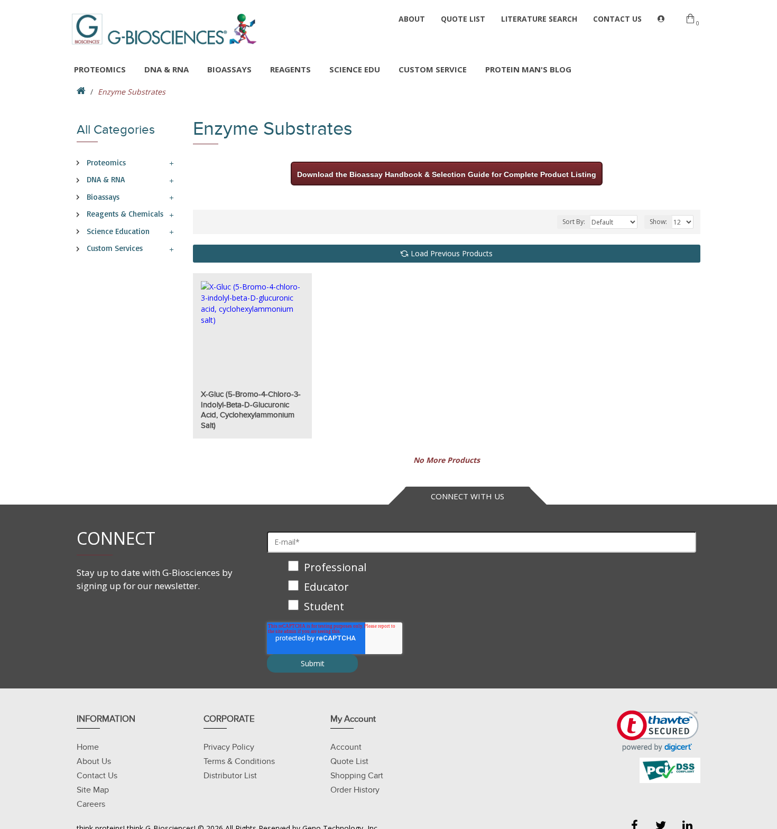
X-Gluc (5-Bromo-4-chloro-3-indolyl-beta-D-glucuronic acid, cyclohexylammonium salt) (251, 409)
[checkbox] (481, 587)
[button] (657, 731)
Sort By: (573, 221)
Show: (658, 221)
